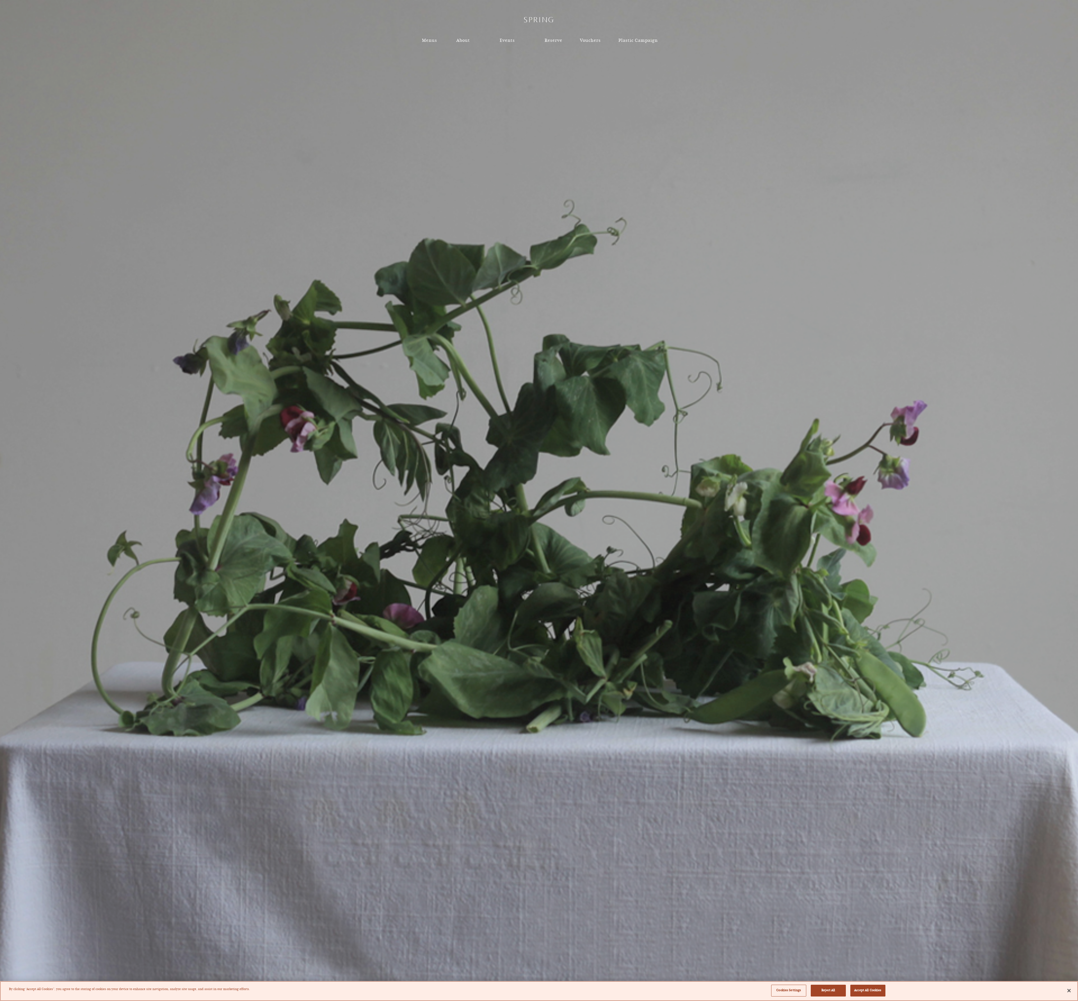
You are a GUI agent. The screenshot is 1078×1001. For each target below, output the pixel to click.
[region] (539, 991)
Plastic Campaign (638, 41)
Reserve (553, 41)
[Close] (1069, 990)
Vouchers (590, 41)
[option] (539, 500)
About (463, 41)
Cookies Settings (788, 990)
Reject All (828, 990)
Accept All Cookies (867, 990)
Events (507, 41)
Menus (429, 41)
